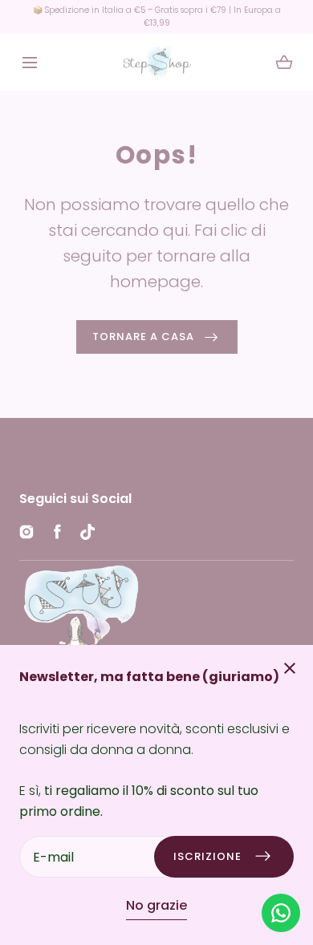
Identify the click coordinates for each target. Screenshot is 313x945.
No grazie (156, 905)
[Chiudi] (156, 472)
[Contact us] (281, 913)
